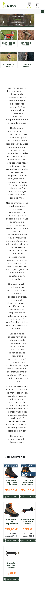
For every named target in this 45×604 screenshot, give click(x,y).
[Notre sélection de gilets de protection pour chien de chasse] (8, 35)
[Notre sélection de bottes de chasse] (26, 35)
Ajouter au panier (11, 496)
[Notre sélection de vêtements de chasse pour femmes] (26, 56)
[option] (17, 20)
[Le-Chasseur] (9, 5)
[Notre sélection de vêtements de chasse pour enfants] (8, 56)
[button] (21, 5)
